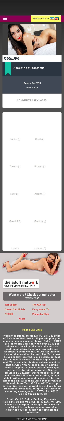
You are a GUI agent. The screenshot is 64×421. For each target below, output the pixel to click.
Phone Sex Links (32, 329)
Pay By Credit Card (41, 18)
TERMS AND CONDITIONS (32, 419)
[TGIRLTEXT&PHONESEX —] (21, 7)
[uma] (31, 39)
